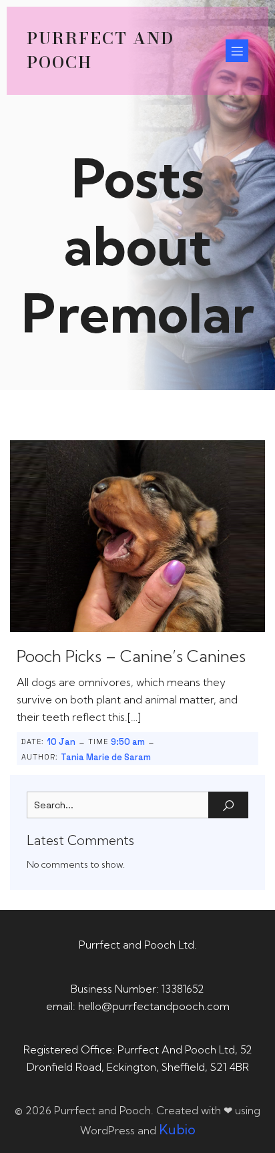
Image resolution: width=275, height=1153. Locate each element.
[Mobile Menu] (237, 50)
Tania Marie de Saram (106, 757)
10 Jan (61, 742)
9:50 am (128, 742)
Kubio (177, 1129)
